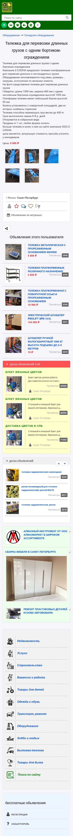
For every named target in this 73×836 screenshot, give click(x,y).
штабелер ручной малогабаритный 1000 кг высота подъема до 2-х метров (45, 343)
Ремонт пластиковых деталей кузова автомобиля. (45, 610)
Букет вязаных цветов (23, 372)
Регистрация (19, 814)
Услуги (22, 653)
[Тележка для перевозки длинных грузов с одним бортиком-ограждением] (12, 155)
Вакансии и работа (31, 677)
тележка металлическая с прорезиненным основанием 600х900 (47, 248)
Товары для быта (30, 762)
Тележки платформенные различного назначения (46, 269)
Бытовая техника (30, 750)
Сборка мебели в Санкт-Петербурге (30, 551)
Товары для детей (30, 689)
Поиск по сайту (29, 774)
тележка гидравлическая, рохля (38, 504)
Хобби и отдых (28, 738)
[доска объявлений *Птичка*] (7, 7)
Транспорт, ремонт (31, 714)
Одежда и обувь (28, 701)
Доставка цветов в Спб (24, 426)
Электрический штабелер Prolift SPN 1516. (46, 316)
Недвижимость (28, 641)
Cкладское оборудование (39, 35)
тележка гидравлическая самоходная (41, 471)
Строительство (29, 665)
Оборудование (11, 35)
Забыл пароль (20, 823)
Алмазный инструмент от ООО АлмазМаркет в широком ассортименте (45, 534)
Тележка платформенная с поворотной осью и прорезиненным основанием (47, 296)
